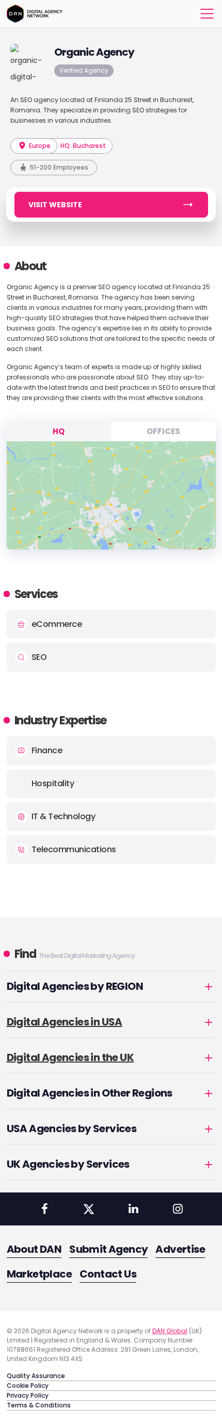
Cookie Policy (28, 1385)
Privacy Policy (28, 1395)
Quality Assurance (36, 1375)
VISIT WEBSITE (55, 205)
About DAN (34, 1249)
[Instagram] (177, 1209)
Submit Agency (108, 1249)
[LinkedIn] (133, 1209)
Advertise (180, 1249)
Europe (39, 145)
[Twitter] (89, 1209)
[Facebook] (44, 1209)
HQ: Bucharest (83, 145)
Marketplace (39, 1274)
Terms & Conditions (39, 1405)
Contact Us (108, 1274)
